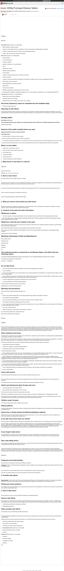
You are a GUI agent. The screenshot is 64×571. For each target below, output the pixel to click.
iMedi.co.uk (8, 3)
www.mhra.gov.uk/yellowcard (11, 173)
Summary (14, 14)
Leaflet (5, 14)
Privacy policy (34, 570)
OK (49, 0)
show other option (35, 11)
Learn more (45, 0)
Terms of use (28, 570)
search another (60, 8)
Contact (39, 570)
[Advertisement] (32, 26)
